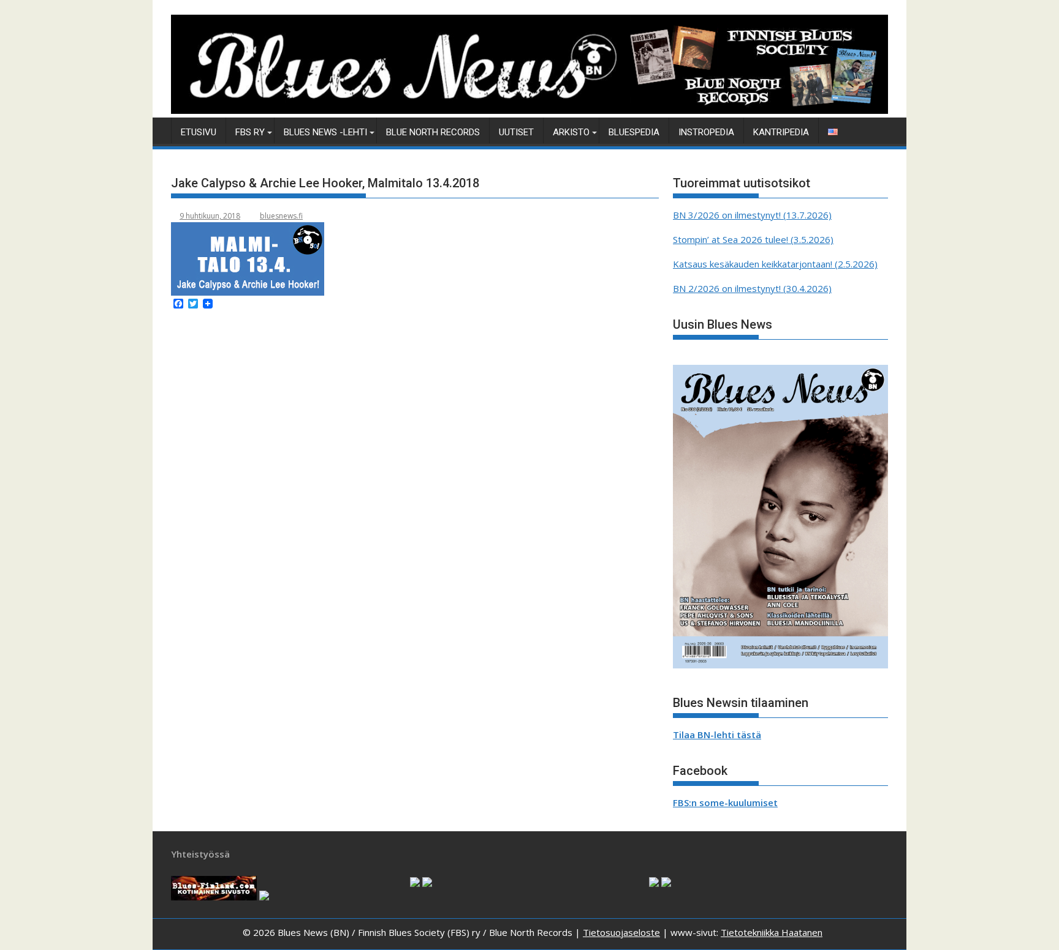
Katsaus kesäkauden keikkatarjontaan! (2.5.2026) (775, 264)
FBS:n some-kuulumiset (725, 802)
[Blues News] (529, 110)
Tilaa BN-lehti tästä (717, 734)
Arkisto (571, 132)
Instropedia (706, 132)
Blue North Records (433, 132)
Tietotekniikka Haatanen (771, 932)
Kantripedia (781, 132)
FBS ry (250, 132)
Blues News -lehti (325, 132)
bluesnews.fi (281, 216)
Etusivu (198, 132)
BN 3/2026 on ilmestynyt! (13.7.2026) (752, 215)
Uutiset (516, 132)
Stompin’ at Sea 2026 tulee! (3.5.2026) (753, 239)
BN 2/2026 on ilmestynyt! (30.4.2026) (752, 288)
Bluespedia (634, 132)
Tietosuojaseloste (621, 932)
